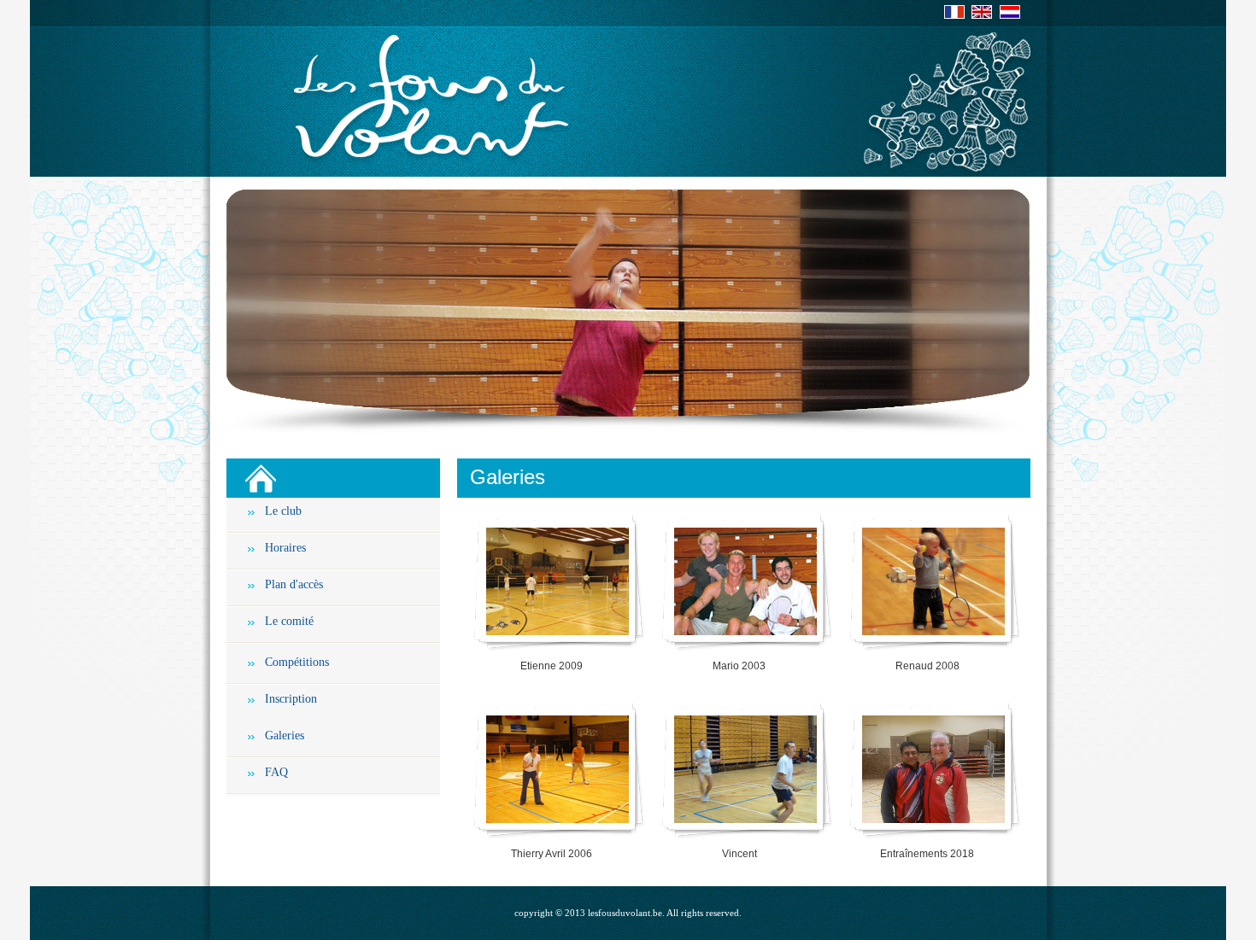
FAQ (276, 772)
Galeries (284, 735)
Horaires (285, 547)
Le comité (289, 621)
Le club (283, 511)
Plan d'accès (294, 584)
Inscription (291, 698)
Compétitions (297, 662)
